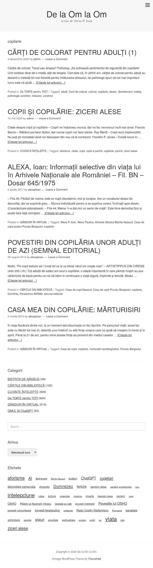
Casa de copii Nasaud (79, 289)
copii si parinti (94, 151)
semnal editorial (53, 294)
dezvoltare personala (21, 486)
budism (73, 478)
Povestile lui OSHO (112, 503)
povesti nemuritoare (19, 510)
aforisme (65, 151)
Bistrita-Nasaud (58, 478)
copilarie (103, 91)
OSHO (12, 503)
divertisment (125, 91)
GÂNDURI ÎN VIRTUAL (33, 222)
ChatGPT (88, 478)
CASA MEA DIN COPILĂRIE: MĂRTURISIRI (74, 309)
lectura (52, 496)
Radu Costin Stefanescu (92, 510)
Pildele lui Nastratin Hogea (35, 504)
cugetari (106, 478)
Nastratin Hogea (105, 496)
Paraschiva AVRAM (31, 294)
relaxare (37, 96)
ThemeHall (94, 559)
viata (111, 519)
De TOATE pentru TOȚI (34, 91)
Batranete (41, 478)
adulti (64, 91)
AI (30, 478)
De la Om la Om (76, 14)
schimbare (14, 520)
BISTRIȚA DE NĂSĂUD (24, 379)
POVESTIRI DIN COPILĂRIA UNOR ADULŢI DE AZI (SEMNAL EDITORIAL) (74, 246)
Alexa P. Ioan (68, 222)
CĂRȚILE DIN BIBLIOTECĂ (36, 289)
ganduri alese (98, 487)
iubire (41, 496)
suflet (92, 520)
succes (82, 520)
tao (100, 520)
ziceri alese (130, 151)
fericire (82, 486)
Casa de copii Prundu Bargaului (111, 289)
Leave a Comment (56, 59)
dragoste (44, 487)
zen (122, 520)
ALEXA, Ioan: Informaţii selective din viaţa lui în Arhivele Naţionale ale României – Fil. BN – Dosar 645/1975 (76, 174)
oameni (120, 496)
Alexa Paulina (85, 222)
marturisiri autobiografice (104, 349)
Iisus (137, 487)
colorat (92, 91)
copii (82, 151)
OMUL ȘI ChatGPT (20, 411)
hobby (137, 91)
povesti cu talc (63, 504)
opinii (131, 496)
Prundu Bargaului (130, 349)
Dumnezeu (63, 486)
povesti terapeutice (47, 510)
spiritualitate (68, 520)
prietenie (68, 510)
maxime (78, 496)
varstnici (48, 96)
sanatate (131, 510)
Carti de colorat (78, 91)
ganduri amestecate (121, 487)
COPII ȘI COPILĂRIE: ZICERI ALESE (64, 111)
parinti (119, 151)
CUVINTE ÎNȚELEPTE (33, 151)
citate (75, 151)
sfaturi (39, 519)
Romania (117, 510)
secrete (27, 520)
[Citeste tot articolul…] (50, 82)
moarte (90, 496)
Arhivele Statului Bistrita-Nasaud (114, 222)
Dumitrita (13, 294)
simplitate (53, 520)
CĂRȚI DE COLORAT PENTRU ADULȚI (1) (72, 52)
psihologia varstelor (19, 96)
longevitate (65, 496)
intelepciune (21, 495)
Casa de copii (69, 349)
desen (113, 91)
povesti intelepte (85, 504)
